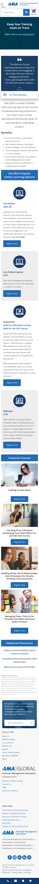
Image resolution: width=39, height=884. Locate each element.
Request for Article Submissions (15, 826)
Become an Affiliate (10, 755)
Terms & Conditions (10, 790)
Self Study (6, 823)
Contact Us (6, 784)
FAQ (3, 787)
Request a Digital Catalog (12, 781)
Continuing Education (11, 820)
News (4, 759)
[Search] (26, 12)
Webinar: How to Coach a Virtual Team (19, 667)
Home (4, 870)
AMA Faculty (7, 746)
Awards (5, 749)
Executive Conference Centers (14, 816)
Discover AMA (8, 732)
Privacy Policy (17, 872)
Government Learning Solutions (15, 810)
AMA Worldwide (8, 739)
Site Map (27, 872)
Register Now (12, 243)
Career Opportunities (11, 752)
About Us (6, 736)
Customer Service (9, 777)
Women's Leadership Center (13, 813)
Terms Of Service (15, 870)
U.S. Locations (8, 743)
